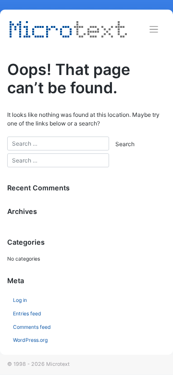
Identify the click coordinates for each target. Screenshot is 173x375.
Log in (20, 300)
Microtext (58, 364)
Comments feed (32, 327)
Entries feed (27, 314)
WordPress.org (30, 340)
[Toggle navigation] (154, 30)
